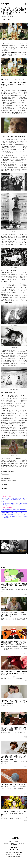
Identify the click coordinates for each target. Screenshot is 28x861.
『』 (5, 474)
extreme (11, 16)
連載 (26, 652)
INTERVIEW (7, 16)
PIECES (26, 680)
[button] (14, 847)
